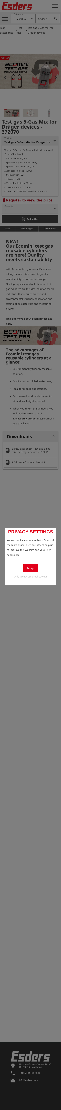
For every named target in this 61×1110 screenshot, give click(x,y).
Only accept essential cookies (30, 576)
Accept (30, 568)
